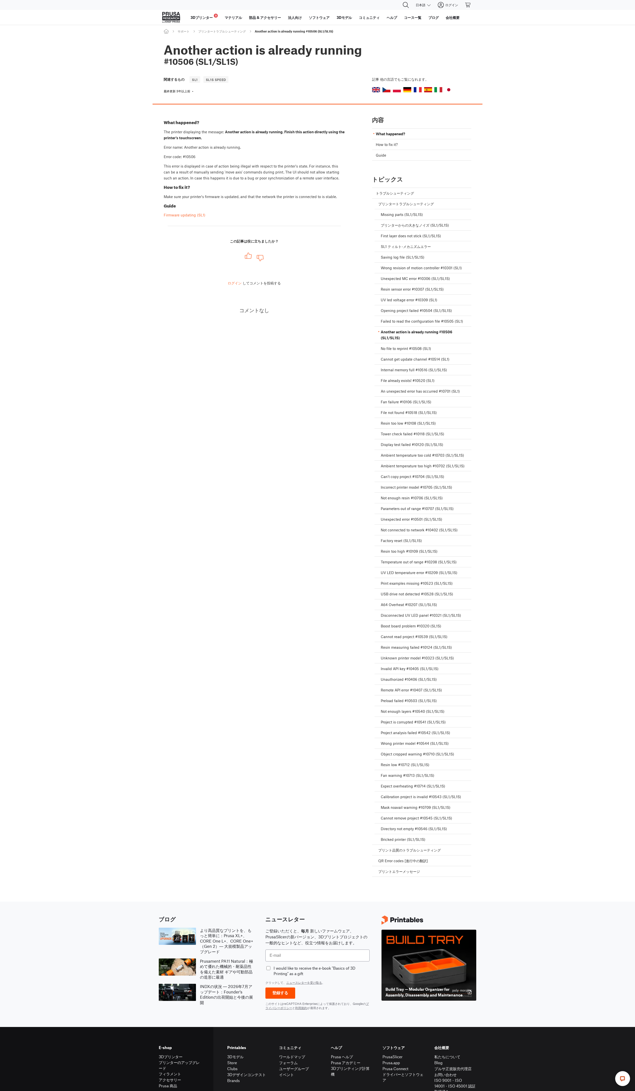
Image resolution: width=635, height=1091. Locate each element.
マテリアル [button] (233, 17)
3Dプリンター (171, 1056)
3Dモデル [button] (344, 17)
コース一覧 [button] (412, 17)
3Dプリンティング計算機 (350, 1071)
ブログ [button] (433, 17)
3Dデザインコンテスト (246, 1074)
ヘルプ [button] (392, 17)
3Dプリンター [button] (203, 17)
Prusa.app (391, 1062)
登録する (280, 993)
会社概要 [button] (453, 17)
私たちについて (447, 1056)
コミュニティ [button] (369, 17)
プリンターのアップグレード (179, 1065)
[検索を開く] (406, 5)
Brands (233, 1080)
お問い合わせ (445, 1074)
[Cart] (468, 5)
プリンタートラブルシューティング (222, 31)
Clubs (232, 1068)
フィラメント (170, 1073)
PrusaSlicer (392, 1056)
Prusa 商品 (168, 1085)
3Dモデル (235, 1056)
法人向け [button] (295, 17)
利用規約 (301, 1008)
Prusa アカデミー (345, 1062)
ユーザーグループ (294, 1068)
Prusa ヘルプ (342, 1056)
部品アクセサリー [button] (265, 17)
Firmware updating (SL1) (184, 215)
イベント (286, 1074)
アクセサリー (170, 1079)
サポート (184, 31)
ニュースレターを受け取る (304, 983)
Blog (438, 1062)
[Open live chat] (622, 1078)
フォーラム (288, 1062)
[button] (376, 89)
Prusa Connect (395, 1068)
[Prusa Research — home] (171, 17)
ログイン (235, 283)
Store (232, 1062)
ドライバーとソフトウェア (402, 1077)
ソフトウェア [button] (319, 17)
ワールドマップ (292, 1056)
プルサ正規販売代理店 (453, 1068)
